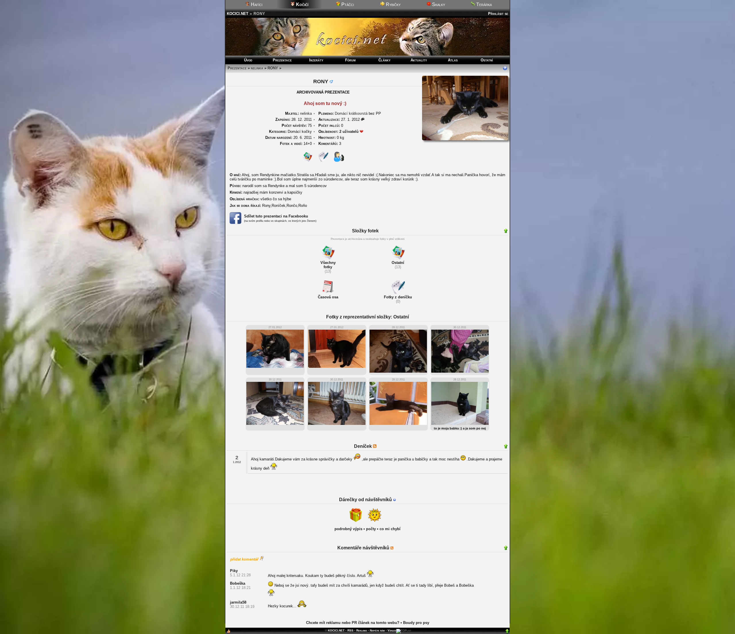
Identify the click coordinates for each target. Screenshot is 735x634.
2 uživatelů (349, 131)
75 (297, 125)
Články (384, 60)
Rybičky (393, 4)
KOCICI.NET (237, 13)
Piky (234, 571)
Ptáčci (347, 4)
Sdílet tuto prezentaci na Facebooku (276, 216)
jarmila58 (238, 602)
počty (371, 529)
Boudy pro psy (416, 623)
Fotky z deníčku (398, 297)
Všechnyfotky (328, 264)
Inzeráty (316, 60)
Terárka (483, 4)
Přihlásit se (498, 13)
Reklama (361, 630)
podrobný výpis (348, 529)
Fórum (350, 60)
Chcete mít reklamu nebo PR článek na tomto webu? (352, 623)
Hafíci (256, 4)
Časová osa (328, 297)
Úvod (248, 60)
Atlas (453, 60)
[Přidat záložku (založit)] (228, 632)
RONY (273, 68)
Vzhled (392, 630)
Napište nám (377, 630)
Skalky (438, 4)
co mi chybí (390, 529)
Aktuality (419, 60)
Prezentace (282, 60)
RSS (350, 630)
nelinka (257, 68)
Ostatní (487, 60)
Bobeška (237, 583)
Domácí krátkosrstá (351, 113)
